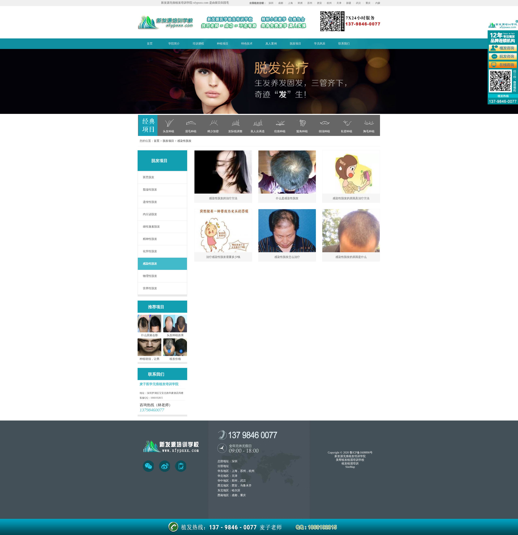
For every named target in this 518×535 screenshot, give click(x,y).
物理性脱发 (150, 276)
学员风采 (319, 43)
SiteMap (350, 466)
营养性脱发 (150, 288)
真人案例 (271, 43)
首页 (150, 43)
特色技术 (247, 43)
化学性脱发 (150, 251)
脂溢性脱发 (150, 189)
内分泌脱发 (150, 214)
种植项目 (222, 43)
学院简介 (174, 43)
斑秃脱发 (148, 177)
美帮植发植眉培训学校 (350, 459)
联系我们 (344, 43)
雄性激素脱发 (151, 226)
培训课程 (198, 43)
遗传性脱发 (150, 201)
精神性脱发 (150, 238)
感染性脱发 (184, 140)
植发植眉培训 (350, 463)
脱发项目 (295, 43)
